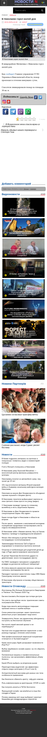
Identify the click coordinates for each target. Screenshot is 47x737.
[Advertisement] (23, 157)
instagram (33, 189)
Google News (26, 97)
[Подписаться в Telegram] (40, 97)
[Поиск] (42, 10)
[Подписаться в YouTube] (9, 101)
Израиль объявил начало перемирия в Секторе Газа (18, 131)
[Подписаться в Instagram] (4, 101)
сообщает (10, 74)
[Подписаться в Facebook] (36, 97)
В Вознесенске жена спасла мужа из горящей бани (21, 125)
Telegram (26, 189)
